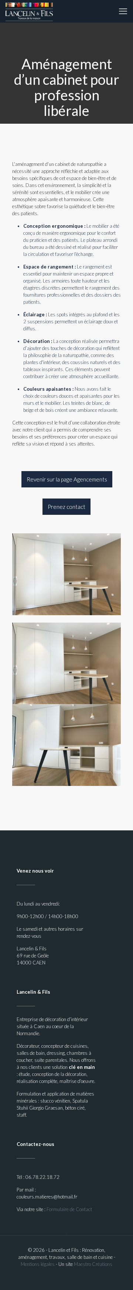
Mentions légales (38, 1264)
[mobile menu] (123, 11)
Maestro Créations (93, 1264)
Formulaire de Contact (69, 1209)
